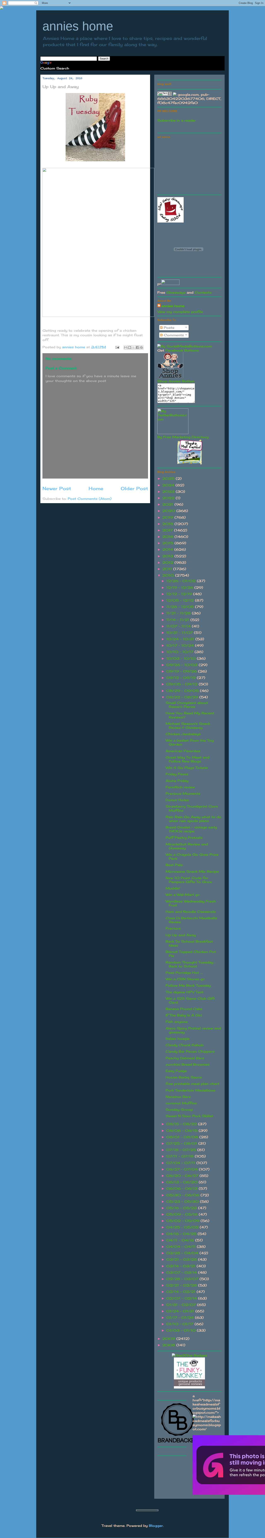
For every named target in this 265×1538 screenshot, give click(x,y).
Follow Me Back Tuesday (188, 985)
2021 (168, 504)
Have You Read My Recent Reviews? (190, 715)
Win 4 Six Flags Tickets (187, 768)
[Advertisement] (188, 166)
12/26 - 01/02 (181, 581)
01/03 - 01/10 (181, 1330)
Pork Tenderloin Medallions (190, 1090)
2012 (168, 562)
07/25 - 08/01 (182, 1143)
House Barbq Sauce (184, 1077)
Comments (173, 335)
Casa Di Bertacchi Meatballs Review (191, 920)
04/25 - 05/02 (183, 1227)
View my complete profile (180, 312)
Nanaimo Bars (178, 1097)
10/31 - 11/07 (180, 633)
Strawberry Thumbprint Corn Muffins (192, 808)
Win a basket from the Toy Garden (190, 742)
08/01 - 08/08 (182, 1137)
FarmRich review (180, 787)
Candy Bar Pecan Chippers (190, 1051)
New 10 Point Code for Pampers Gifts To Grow (189, 880)
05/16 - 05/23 (182, 1208)
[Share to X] (133, 347)
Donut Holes (177, 800)
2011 (167, 569)
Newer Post (56, 488)
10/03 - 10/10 (181, 658)
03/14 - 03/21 (181, 1266)
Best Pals (174, 865)
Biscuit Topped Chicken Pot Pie (191, 954)
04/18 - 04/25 (182, 1234)
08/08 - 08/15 (182, 1131)
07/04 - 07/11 (181, 1163)
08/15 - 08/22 (182, 1124)
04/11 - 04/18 (180, 1240)
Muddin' (173, 888)
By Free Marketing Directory (182, 437)
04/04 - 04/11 (181, 1247)
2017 (168, 530)
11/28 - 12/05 (180, 607)
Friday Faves (177, 774)
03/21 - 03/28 (182, 1259)
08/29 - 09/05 (183, 691)
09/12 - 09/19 (181, 678)
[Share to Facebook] (137, 347)
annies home (77, 26)
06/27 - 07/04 (182, 1169)
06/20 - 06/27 (183, 1176)
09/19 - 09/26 (182, 671)
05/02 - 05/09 (183, 1221)
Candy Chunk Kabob (185, 1045)
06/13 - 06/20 (182, 1182)
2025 (169, 478)
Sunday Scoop (179, 1109)
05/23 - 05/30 (183, 1201)
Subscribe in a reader (176, 120)
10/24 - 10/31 (180, 639)
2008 (169, 1345)
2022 (169, 498)
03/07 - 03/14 (182, 1272)
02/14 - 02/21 (181, 1292)
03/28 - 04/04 (183, 1253)
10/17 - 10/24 (180, 645)
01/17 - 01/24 (180, 1317)
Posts (168, 328)
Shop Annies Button (175, 381)
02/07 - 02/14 (182, 1298)
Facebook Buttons (182, 350)
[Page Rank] (164, 94)
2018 (168, 524)
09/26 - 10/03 (182, 665)
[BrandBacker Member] (178, 1443)
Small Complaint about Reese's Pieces (187, 705)
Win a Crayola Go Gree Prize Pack (192, 856)
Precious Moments (183, 793)
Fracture (173, 928)
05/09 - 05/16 (182, 1214)
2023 (169, 492)
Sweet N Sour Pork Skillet (189, 1116)
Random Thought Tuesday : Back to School (190, 964)
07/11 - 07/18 (180, 1156)
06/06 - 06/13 (182, 1188)
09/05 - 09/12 (182, 684)
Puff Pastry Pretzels (184, 837)
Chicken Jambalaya (183, 734)
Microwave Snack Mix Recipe (192, 871)
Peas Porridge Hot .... (184, 973)
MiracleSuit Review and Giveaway (187, 846)
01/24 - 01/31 (180, 1311)
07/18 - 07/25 (181, 1150)
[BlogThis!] (130, 347)
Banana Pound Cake (184, 1009)
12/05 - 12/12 (180, 600)
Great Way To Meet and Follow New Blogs (187, 759)
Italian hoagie (177, 1039)
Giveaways (176, 292)
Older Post (134, 488)
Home (96, 488)
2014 (168, 549)
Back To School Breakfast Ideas (189, 943)
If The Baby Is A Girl (184, 1015)
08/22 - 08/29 (182, 697)
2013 (168, 556)
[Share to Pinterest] (141, 347)
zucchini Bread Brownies (188, 1064)
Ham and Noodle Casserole (191, 912)
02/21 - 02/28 (182, 1285)
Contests (203, 292)
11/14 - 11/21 (178, 620)
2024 (169, 485)
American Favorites (183, 751)
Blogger (156, 1526)
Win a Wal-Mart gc (183, 895)
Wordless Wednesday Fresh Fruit (191, 903)
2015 (168, 543)
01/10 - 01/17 (180, 1324)
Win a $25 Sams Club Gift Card (190, 1000)
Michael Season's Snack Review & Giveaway (188, 726)
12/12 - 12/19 (179, 594)
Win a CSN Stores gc (185, 979)
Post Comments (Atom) (90, 499)
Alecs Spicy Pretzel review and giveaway (193, 1030)
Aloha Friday (177, 781)
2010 (168, 575)
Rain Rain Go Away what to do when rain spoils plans (193, 819)
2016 (168, 537)
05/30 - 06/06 (183, 1195)
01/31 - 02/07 (181, 1305)
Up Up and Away (181, 935)
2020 (169, 511)
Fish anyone (177, 1022)
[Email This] (126, 347)
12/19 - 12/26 (180, 587)
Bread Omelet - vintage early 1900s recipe (191, 829)
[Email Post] (117, 347)
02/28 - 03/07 (183, 1279)
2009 (169, 1339)
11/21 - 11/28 (179, 613)
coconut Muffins (181, 1103)
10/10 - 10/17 (180, 652)
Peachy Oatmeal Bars (185, 1058)
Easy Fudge (176, 1071)
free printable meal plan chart (192, 1084)
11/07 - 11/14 (179, 626)
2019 (168, 517)
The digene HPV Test (184, 992)
